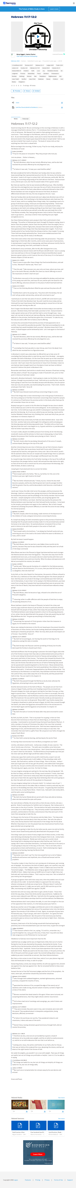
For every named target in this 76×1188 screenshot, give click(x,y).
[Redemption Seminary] (38, 1152)
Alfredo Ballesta (53, 1134)
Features (28, 1180)
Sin (61, 71)
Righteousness (52, 76)
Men (35, 76)
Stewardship (31, 73)
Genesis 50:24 (45, 68)
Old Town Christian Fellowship (27, 56)
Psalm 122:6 (59, 65)
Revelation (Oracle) (53, 71)
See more (61, 1098)
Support (70, 1180)
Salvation (46, 73)
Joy (44, 71)
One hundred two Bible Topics (40, 1132)
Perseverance (55, 73)
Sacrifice (24, 79)
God (62, 79)
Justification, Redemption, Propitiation (62, 1132)
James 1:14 (15, 68)
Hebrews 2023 (15, 61)
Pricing (37, 1180)
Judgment (15, 73)
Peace (39, 73)
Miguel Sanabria (17, 1134)
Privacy (47, 1180)
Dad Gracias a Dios (18, 1132)
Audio (17, 103)
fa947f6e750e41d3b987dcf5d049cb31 (29, 107)
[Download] (27, 1111)
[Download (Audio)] (62, 102)
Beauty (14, 82)
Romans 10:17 (29, 65)
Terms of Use (58, 1180)
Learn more (54, 9)
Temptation (42, 76)
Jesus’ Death (15, 79)
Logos (15, 1180)
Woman (29, 76)
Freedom (26, 71)
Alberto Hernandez (36, 1134)
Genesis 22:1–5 (56, 68)
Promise (22, 73)
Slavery (48, 79)
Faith (32, 71)
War (60, 76)
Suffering (21, 76)
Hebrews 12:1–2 (40, 65)
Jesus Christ (32, 79)
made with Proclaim (58, 54)
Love (38, 71)
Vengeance (22, 82)
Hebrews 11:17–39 (34, 68)
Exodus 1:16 (24, 68)
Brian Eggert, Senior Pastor (26, 54)
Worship (14, 76)
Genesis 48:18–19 (16, 71)
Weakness (40, 79)
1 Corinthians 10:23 (17, 65)
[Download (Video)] (62, 107)
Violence (55, 79)
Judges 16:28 (50, 65)
